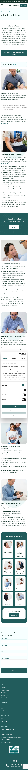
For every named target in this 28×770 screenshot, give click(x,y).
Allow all (14, 406)
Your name (4, 638)
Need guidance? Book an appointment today (14, 53)
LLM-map (3, 693)
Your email (4, 645)
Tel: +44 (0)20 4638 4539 (8, 734)
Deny (14, 415)
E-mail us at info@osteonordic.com (11, 737)
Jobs (2, 719)
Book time (23, 5)
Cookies (3, 687)
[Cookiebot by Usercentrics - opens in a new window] (19, 354)
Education (4, 721)
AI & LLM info (4, 695)
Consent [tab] (5, 358)
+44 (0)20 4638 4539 (14, 765)
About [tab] (23, 358)
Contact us (14, 227)
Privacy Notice (5, 690)
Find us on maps (6, 742)
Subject (3, 652)
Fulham (3, 708)
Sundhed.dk (4, 124)
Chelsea (3, 711)
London (3, 706)
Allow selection (14, 410)
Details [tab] (14, 358)
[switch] (24, 390)
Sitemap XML (4, 698)
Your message (5, 658)
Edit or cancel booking (7, 729)
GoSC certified (5, 740)
